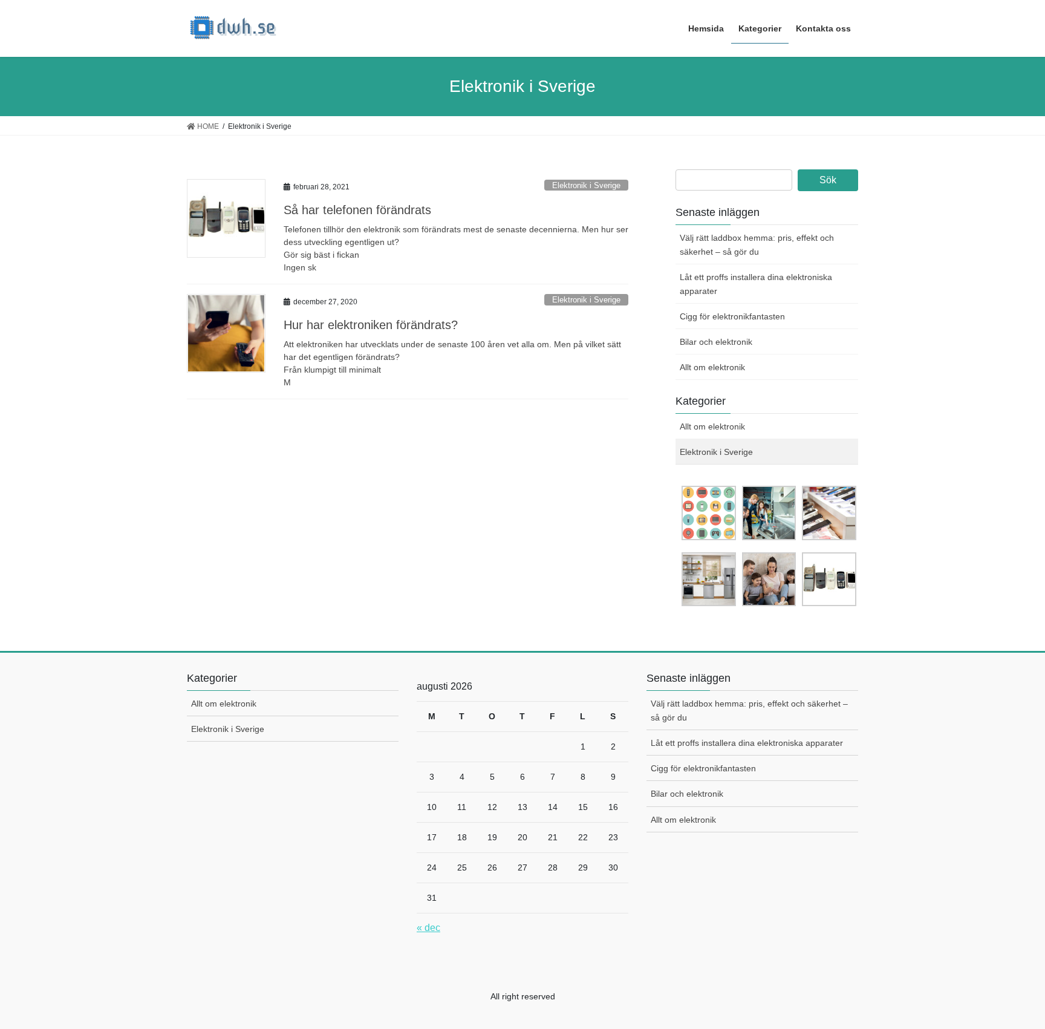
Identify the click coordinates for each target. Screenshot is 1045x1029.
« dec (428, 928)
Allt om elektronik (712, 367)
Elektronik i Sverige (586, 185)
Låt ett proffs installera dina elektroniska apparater (756, 284)
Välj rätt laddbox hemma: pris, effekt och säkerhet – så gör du (757, 244)
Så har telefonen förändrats (357, 210)
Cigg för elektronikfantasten (732, 316)
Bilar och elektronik (716, 342)
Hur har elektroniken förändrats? (371, 325)
